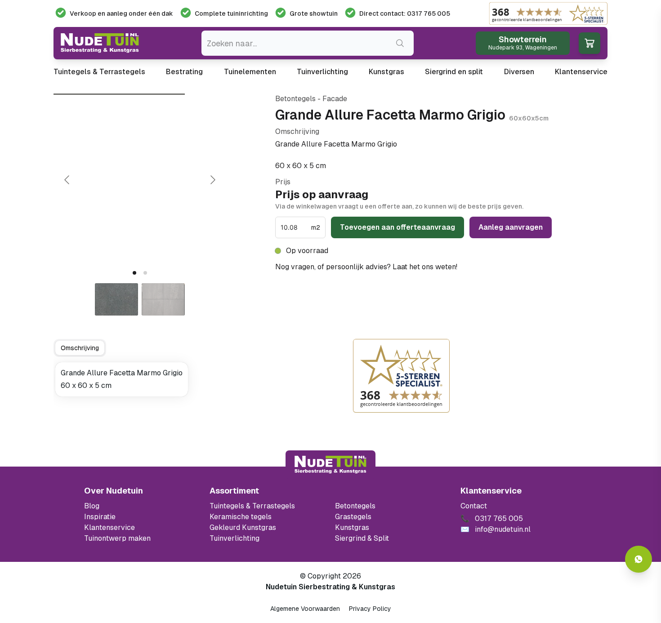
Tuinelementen (250, 71)
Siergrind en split (454, 71)
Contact (473, 506)
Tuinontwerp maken (117, 538)
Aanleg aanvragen (510, 227)
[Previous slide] (67, 179)
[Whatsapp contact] (638, 559)
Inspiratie (100, 516)
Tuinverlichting (322, 71)
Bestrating (184, 71)
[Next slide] (212, 179)
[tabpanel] (122, 379)
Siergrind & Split (362, 538)
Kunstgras (386, 71)
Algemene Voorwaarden (305, 608)
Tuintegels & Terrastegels (99, 71)
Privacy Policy (370, 608)
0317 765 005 (484, 267)
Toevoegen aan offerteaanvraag (397, 227)
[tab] (134, 273)
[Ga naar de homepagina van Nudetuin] (100, 43)
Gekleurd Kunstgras (243, 527)
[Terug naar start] (330, 464)
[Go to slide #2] (163, 299)
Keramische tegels (241, 516)
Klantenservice (581, 71)
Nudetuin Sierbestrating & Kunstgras (330, 587)
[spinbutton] (295, 227)
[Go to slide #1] (116, 299)
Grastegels (353, 516)
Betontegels (355, 506)
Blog (91, 506)
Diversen (519, 71)
